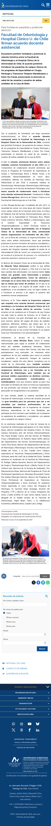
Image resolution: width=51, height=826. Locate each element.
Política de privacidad (25, 817)
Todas (8, 613)
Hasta (5, 639)
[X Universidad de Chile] (13, 730)
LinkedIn (43, 582)
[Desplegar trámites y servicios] (48, 687)
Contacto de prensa (16, 668)
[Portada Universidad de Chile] (15, 5)
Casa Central (33, 788)
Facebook (38, 582)
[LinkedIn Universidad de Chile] (38, 730)
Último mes (11, 622)
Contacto (33, 807)
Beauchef (33, 793)
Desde (5, 631)
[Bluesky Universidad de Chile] (38, 724)
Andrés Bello (22, 793)
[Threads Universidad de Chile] (21, 730)
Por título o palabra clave (13, 600)
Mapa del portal (21, 807)
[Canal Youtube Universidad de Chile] (29, 724)
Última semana (12, 617)
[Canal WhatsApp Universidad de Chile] (13, 724)
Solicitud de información (26, 747)
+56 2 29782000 (16, 804)
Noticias (8, 14)
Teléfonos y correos (33, 804)
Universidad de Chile (24, 814)
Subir (3, 576)
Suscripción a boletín (17, 674)
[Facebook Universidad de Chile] (29, 730)
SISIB (12, 814)
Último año (10, 626)
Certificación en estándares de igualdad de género (26, 775)
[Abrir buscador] (43, 5)
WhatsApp (48, 582)
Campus (12, 793)
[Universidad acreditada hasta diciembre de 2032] (29, 764)
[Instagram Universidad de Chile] (21, 724)
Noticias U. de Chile (15, 663)
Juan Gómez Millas (28, 796)
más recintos (25, 799)
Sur (39, 796)
